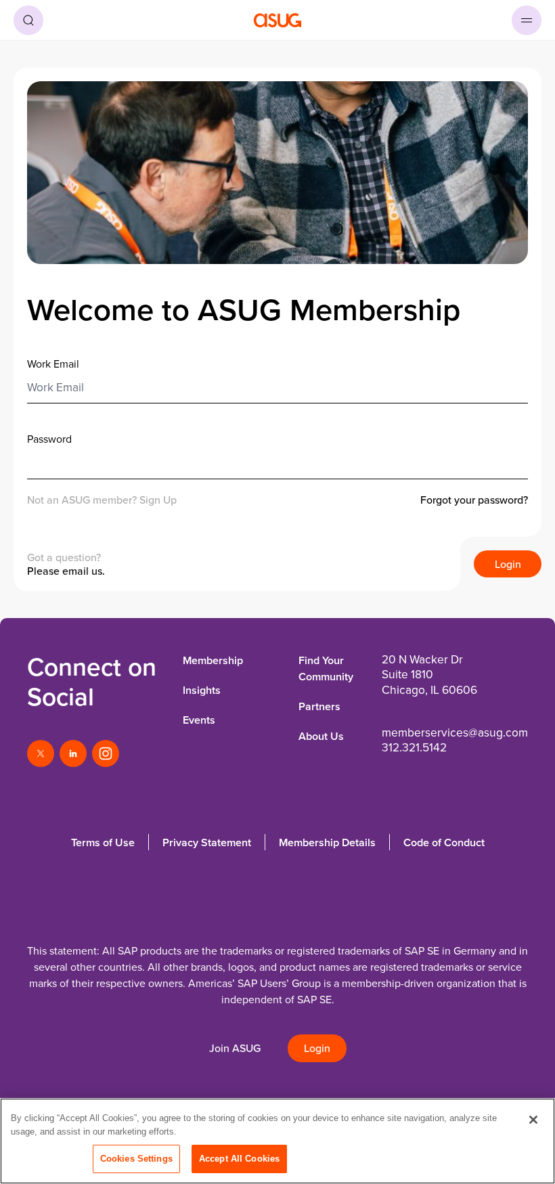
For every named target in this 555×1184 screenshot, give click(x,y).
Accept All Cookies (239, 1159)
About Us (321, 736)
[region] (277, 1141)
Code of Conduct (444, 842)
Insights (202, 690)
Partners (319, 706)
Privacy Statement (206, 842)
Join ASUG (235, 1048)
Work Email (53, 363)
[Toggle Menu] (526, 20)
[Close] (533, 1120)
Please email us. (66, 570)
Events (199, 720)
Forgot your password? (474, 500)
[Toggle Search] (28, 20)
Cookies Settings (136, 1159)
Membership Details (327, 842)
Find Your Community (325, 668)
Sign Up (158, 499)
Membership (213, 660)
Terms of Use (103, 842)
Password (49, 438)
